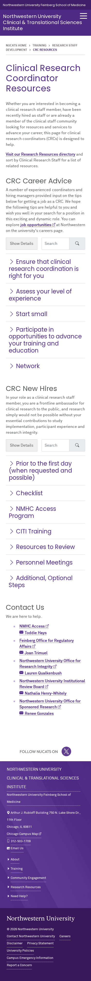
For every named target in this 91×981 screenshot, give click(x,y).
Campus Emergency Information (30, 958)
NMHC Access (32, 626)
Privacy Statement (40, 943)
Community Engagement (28, 878)
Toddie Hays (36, 633)
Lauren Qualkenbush (43, 673)
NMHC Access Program (32, 512)
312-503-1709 (21, 841)
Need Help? (19, 896)
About (15, 859)
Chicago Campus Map (22, 834)
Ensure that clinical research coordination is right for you (44, 269)
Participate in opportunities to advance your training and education (45, 340)
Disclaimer (15, 943)
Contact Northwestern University (31, 936)
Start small (31, 314)
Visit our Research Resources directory (40, 154)
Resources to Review (45, 547)
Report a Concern (19, 965)
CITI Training (33, 531)
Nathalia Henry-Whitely (45, 693)
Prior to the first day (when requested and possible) (40, 471)
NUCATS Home (16, 45)
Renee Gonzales (39, 714)
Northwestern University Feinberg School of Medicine (44, 5)
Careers (65, 936)
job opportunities (35, 225)
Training (39, 45)
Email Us (17, 848)
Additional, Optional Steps (41, 581)
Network (28, 366)
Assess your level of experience (40, 294)
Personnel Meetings (44, 562)
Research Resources (26, 887)
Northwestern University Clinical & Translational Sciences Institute (42, 22)
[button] (83, 16)
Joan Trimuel (36, 653)
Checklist (29, 493)
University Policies (20, 950)
